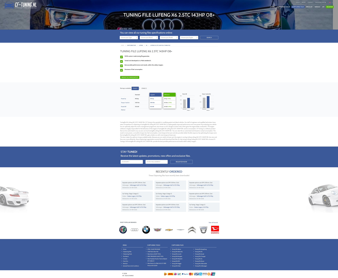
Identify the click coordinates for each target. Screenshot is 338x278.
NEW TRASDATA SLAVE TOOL (155, 256)
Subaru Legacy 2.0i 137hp (134, 196)
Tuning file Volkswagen (201, 266)
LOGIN (298, 2)
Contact (125, 259)
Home (124, 249)
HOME (273, 7)
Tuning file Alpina (176, 249)
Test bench (126, 256)
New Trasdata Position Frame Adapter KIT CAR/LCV (157, 260)
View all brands (213, 222)
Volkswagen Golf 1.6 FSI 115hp (138, 185)
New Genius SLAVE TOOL (154, 254)
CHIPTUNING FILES (298, 7)
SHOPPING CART (320, 2)
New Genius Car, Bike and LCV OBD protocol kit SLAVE (157, 264)
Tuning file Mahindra (177, 251)
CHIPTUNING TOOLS (283, 7)
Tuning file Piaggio (176, 263)
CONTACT (310, 2)
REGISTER (330, 7)
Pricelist (309, 7)
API (323, 7)
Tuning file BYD (176, 261)
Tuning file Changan (200, 256)
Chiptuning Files (127, 251)
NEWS (303, 2)
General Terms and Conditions (131, 266)
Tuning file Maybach (177, 259)
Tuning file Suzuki (199, 254)
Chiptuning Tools (127, 254)
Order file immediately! (129, 77)
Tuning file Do (198, 259)
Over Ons (125, 261)
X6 (146, 45)
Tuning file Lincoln (176, 254)
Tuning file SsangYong (201, 249)
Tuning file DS (198, 251)
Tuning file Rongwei (177, 256)
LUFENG (141, 45)
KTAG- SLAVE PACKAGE (154, 249)
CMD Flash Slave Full (153, 251)
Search (209, 37)
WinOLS (317, 7)
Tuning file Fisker (176, 266)
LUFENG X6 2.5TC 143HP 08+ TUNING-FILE (160, 45)
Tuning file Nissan (199, 261)
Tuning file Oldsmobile (201, 263)
